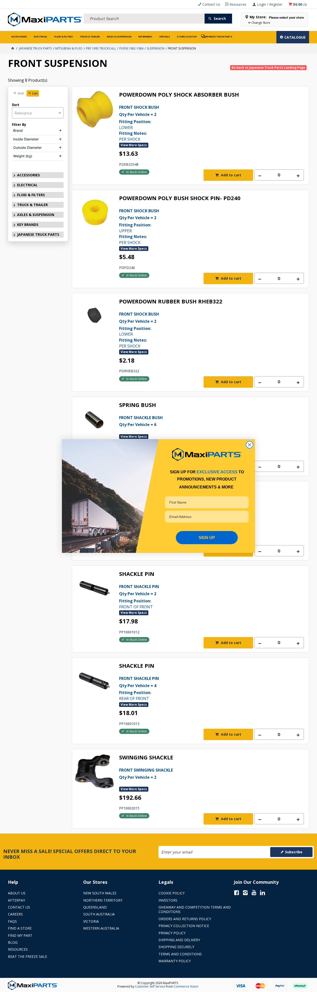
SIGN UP (207, 538)
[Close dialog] (249, 444)
